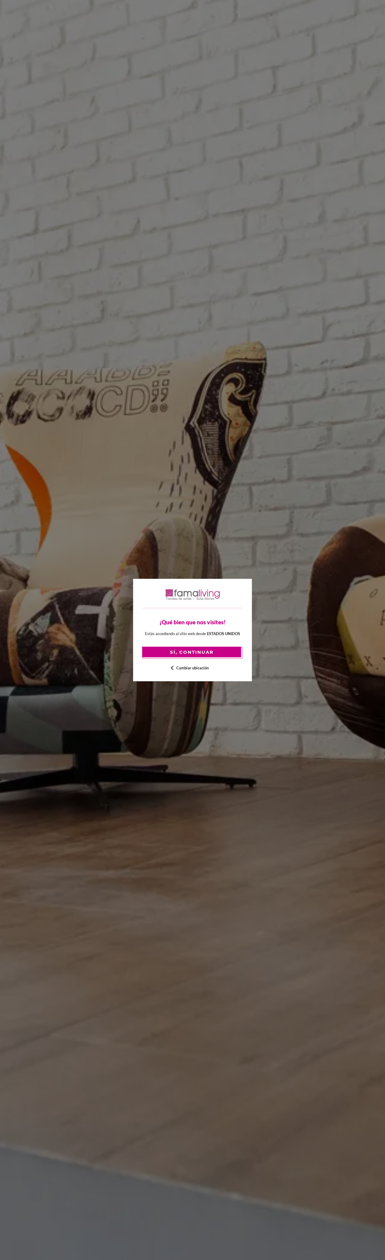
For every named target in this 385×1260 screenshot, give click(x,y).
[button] (192, 668)
